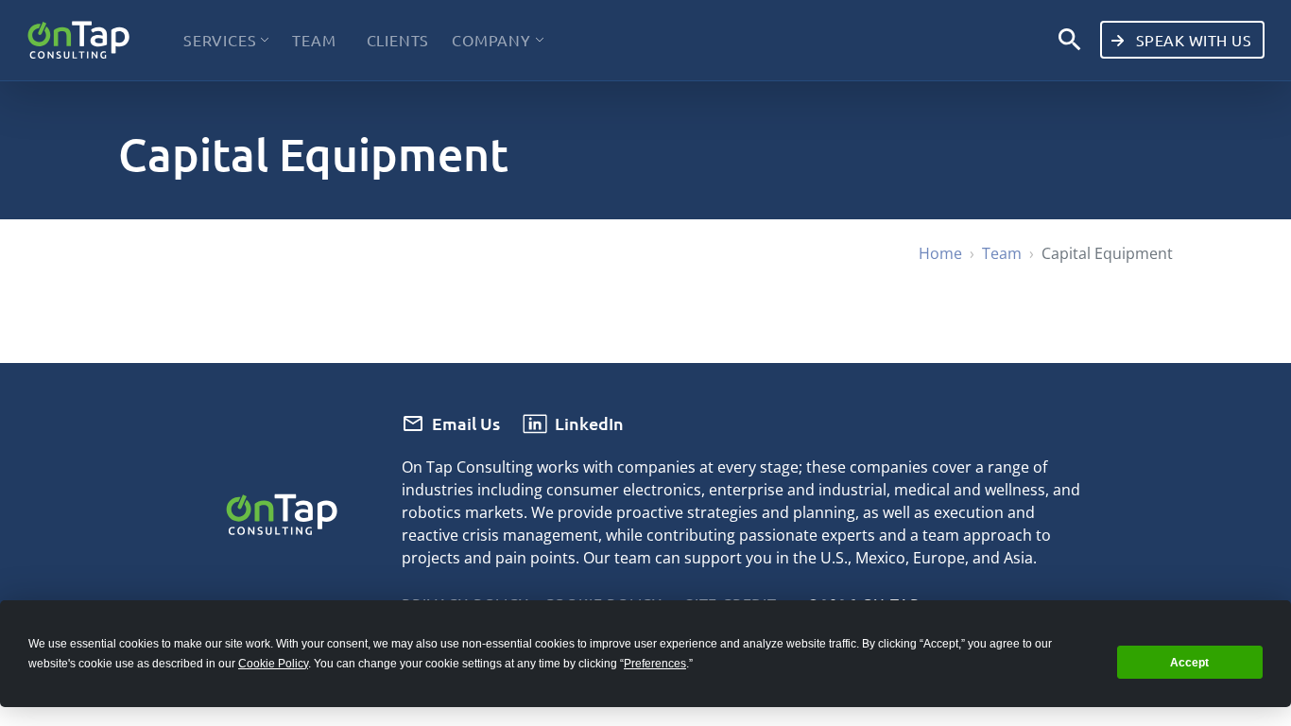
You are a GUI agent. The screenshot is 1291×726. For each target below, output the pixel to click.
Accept (1189, 662)
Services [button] (219, 39)
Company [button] (491, 39)
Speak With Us (1191, 39)
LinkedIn (589, 423)
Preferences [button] (655, 663)
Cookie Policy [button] (273, 663)
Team (314, 39)
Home (940, 253)
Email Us (466, 423)
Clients (398, 39)
